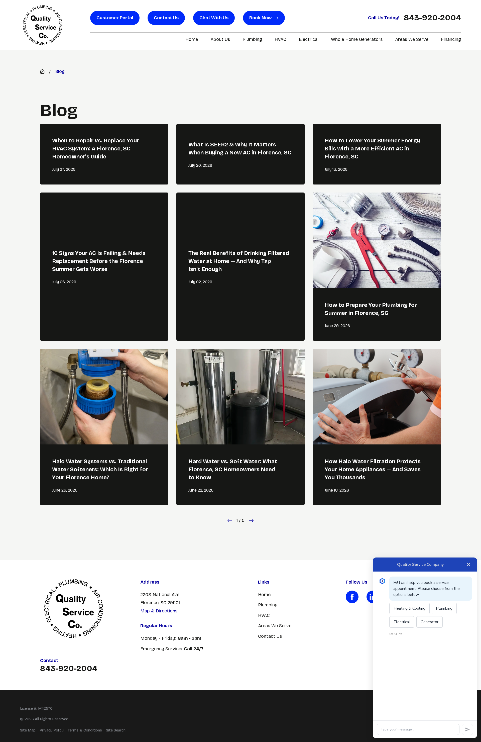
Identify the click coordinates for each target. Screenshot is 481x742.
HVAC (264, 615)
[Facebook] (352, 597)
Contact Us (166, 18)
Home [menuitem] (191, 39)
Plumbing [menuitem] (252, 39)
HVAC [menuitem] (280, 39)
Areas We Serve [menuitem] (411, 39)
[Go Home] (42, 71)
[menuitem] (28, 730)
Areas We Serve (274, 625)
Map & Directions (158, 611)
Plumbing (268, 605)
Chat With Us (213, 18)
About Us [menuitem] (220, 39)
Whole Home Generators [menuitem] (357, 39)
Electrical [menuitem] (308, 39)
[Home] (42, 25)
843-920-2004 (432, 18)
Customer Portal (114, 18)
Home (264, 594)
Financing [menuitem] (451, 39)
